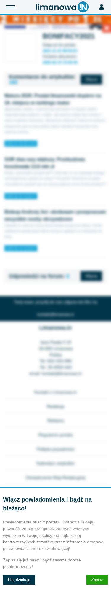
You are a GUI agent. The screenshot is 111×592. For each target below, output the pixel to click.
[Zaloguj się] (101, 7)
